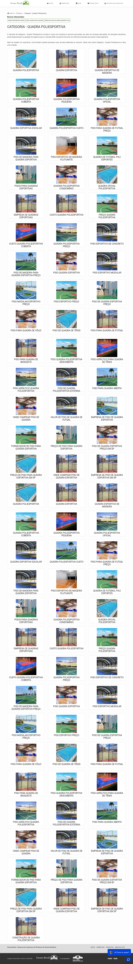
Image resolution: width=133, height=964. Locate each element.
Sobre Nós (65, 3)
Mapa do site (120, 947)
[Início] (19, 3)
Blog (79, 3)
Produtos (93, 3)
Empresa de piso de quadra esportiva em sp (57, 20)
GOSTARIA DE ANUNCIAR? (114, 3)
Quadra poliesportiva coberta (16, 20)
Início (51, 3)
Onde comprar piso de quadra (34, 20)
